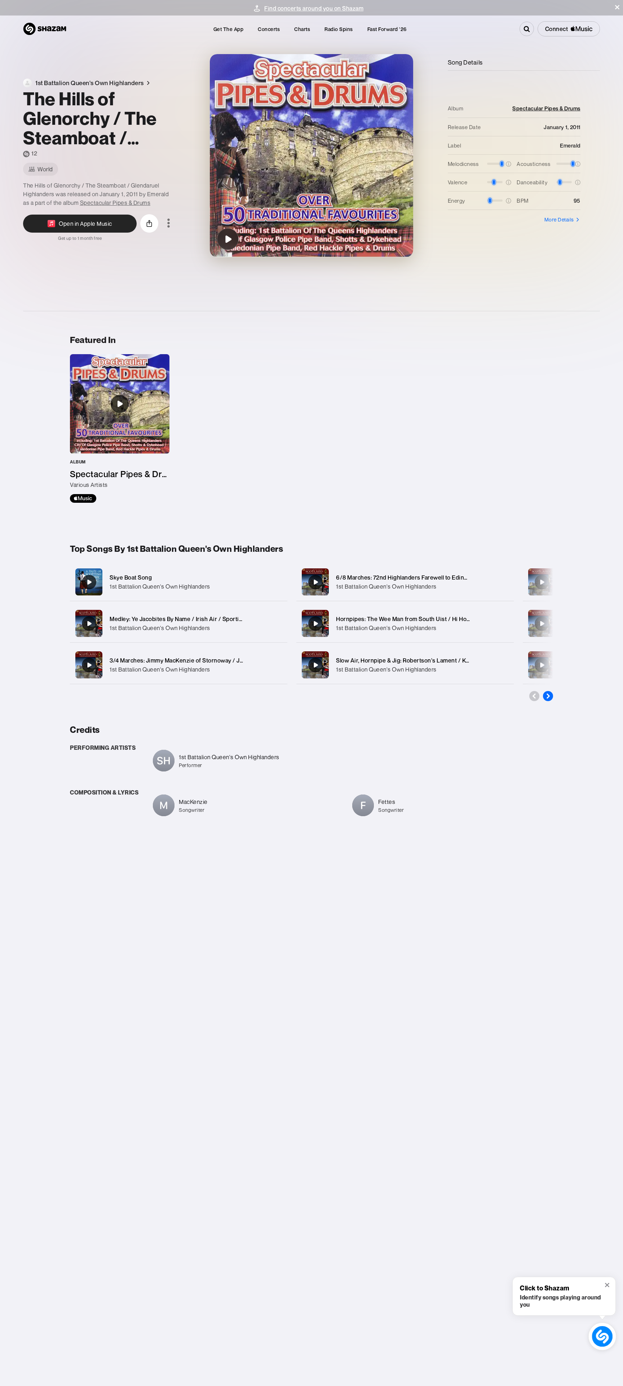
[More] (274, 582)
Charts (302, 29)
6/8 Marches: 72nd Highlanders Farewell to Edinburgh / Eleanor (421, 577)
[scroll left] (534, 696)
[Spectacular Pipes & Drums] (119, 428)
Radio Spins (338, 29)
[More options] (168, 223)
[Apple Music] (83, 498)
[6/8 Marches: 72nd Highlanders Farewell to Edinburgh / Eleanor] (405, 582)
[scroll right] (548, 696)
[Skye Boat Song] (178, 582)
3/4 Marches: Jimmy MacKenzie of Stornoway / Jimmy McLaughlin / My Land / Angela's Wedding (239, 660)
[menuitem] (228, 29)
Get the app (228, 29)
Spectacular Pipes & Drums (115, 202)
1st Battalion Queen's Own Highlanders (160, 586)
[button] (617, 7)
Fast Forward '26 (387, 29)
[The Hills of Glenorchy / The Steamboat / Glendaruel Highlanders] (228, 239)
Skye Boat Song (131, 577)
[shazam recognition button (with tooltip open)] (602, 1337)
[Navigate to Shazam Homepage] (44, 29)
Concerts (269, 29)
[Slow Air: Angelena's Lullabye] (542, 623)
